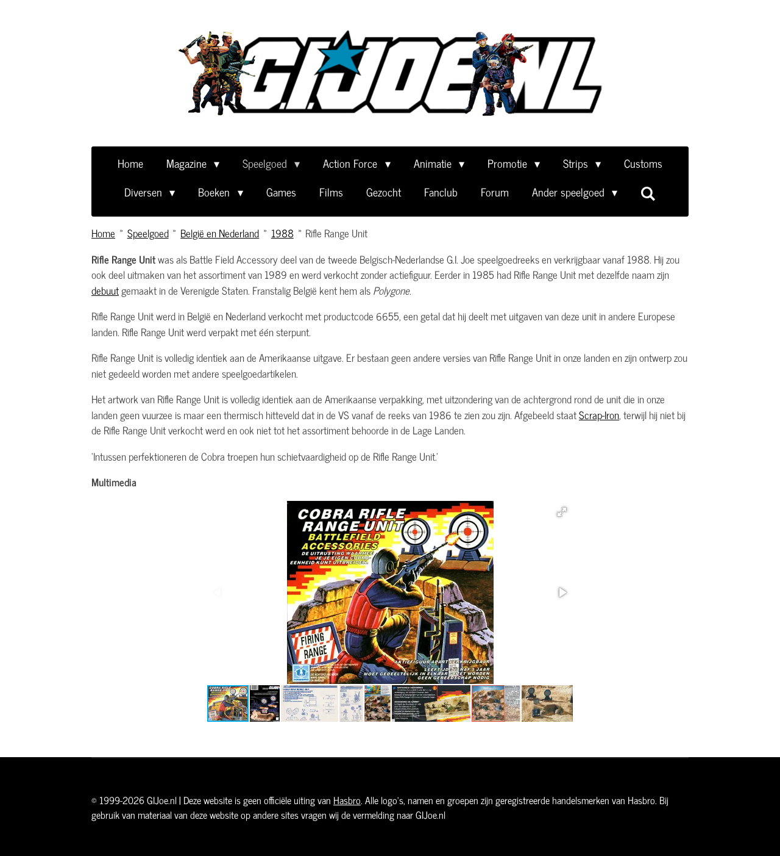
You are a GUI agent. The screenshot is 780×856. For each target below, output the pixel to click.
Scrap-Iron (599, 414)
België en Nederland (219, 233)
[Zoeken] (648, 193)
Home (103, 233)
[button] (562, 512)
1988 (282, 233)
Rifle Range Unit (336, 233)
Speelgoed (148, 233)
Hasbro (347, 800)
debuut (105, 290)
